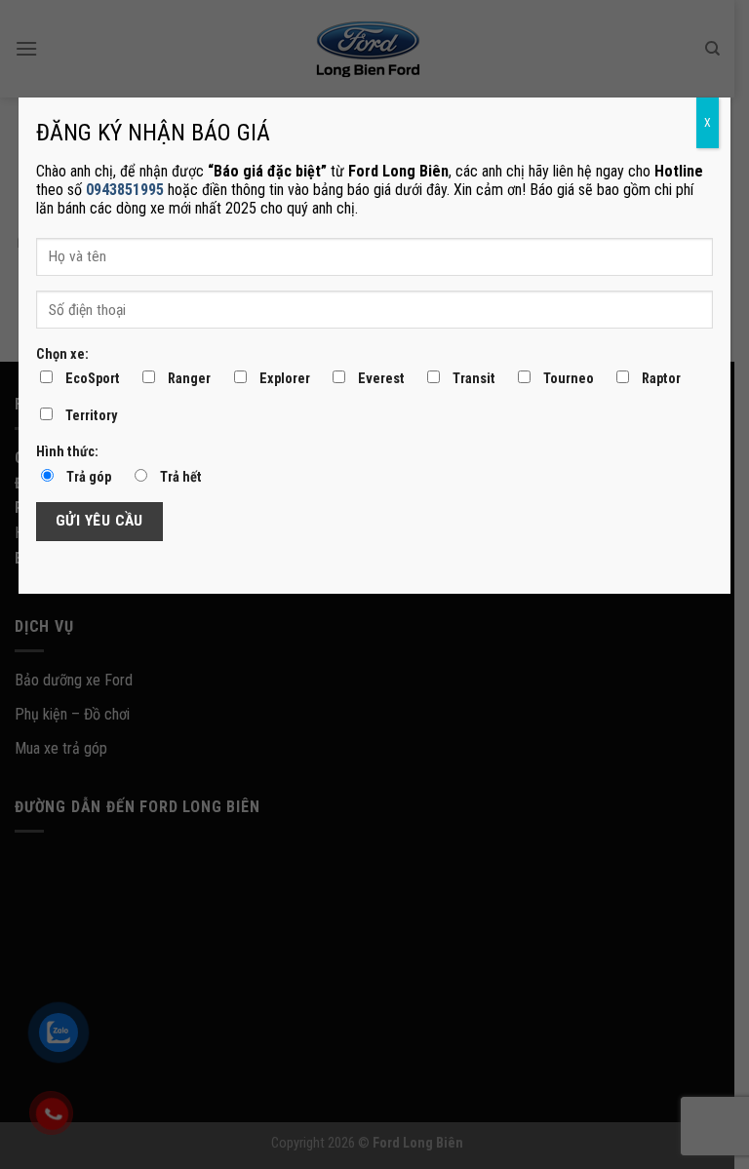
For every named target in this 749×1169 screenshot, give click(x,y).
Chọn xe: (62, 354)
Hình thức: (67, 452)
